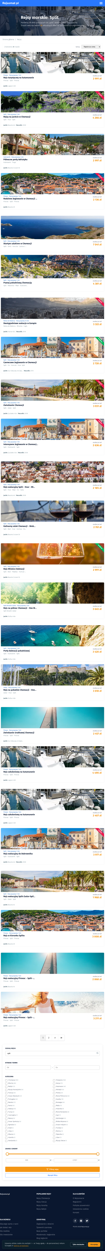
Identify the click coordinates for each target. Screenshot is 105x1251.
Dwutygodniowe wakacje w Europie (19, 323)
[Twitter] (87, 1220)
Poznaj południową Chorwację (17, 282)
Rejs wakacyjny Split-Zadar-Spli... (19, 896)
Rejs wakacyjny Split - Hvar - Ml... (19, 487)
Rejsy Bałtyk (41, 1209)
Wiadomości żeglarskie (45, 1235)
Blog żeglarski (42, 1238)
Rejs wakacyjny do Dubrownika (18, 853)
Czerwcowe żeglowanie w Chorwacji (20, 362)
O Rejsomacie (78, 1198)
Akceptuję (94, 1244)
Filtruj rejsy (54, 1169)
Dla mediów (5, 1231)
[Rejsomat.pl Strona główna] (11, 3)
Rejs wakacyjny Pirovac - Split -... (19, 978)
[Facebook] (75, 1220)
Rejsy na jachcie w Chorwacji (16, 117)
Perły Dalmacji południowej (16, 651)
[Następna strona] (55, 1038)
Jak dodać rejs (6, 1227)
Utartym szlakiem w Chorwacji (17, 243)
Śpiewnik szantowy (44, 1227)
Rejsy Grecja (41, 1202)
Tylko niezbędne (78, 1244)
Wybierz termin (11, 1063)
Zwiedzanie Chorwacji (13, 405)
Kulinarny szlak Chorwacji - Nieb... (19, 526)
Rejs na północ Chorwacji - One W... (20, 608)
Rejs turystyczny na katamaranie (18, 77)
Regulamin (77, 1202)
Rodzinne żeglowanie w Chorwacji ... (20, 198)
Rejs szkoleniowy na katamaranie (19, 772)
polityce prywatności (21, 1246)
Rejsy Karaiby (42, 1205)
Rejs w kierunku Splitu (14, 935)
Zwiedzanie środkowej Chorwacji (18, 732)
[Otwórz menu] (101, 3)
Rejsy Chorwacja (43, 1198)
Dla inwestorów (6, 1235)
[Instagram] (81, 1220)
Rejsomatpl (5, 1194)
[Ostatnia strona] (61, 1038)
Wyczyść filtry (52, 1175)
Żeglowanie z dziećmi (45, 1224)
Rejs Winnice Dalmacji (13, 569)
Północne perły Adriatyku (15, 159)
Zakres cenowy (11, 1149)
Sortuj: (78, 47)
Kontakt (76, 1212)
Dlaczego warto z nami (9, 1224)
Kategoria (9, 1076)
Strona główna (8, 39)
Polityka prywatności (81, 1205)
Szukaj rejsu (10, 1048)
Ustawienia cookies (81, 1209)
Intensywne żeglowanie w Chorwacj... (20, 444)
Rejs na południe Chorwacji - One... (19, 690)
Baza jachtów (41, 1231)
